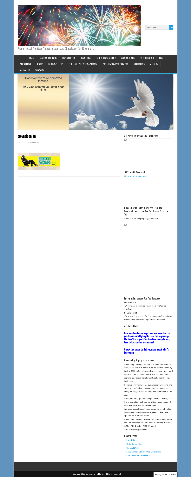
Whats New (39, 70)
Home (31, 57)
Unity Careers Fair (134, 444)
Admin (21, 143)
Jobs (161, 57)
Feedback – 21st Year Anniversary (83, 63)
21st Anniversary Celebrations (115, 63)
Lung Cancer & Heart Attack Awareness (143, 452)
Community (85, 57)
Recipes (40, 63)
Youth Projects (147, 57)
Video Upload (25, 63)
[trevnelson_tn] (39, 170)
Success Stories (128, 57)
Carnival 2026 (132, 448)
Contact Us (25, 70)
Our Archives (139, 63)
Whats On (154, 63)
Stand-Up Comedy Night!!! (138, 456)
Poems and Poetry (55, 63)
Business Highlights (48, 57)
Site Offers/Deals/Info (106, 57)
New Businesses (68, 57)
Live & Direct (132, 440)
